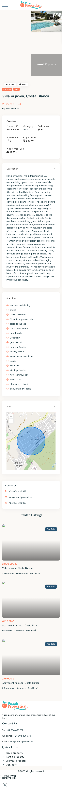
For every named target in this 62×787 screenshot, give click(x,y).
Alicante (15, 108)
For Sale (7, 89)
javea (7, 108)
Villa (16, 89)
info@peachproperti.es (20, 497)
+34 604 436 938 (17, 491)
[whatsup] (5, 785)
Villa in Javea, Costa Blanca (17, 568)
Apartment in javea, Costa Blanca (21, 626)
